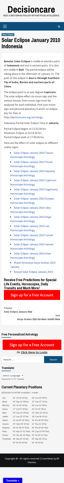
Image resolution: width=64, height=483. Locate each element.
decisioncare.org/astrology (27, 117)
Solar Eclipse (7, 34)
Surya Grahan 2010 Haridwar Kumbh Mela (38, 317)
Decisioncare (31, 9)
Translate (20, 379)
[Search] (59, 27)
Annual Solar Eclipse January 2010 (33, 272)
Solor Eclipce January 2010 (18, 309)
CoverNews (47, 458)
